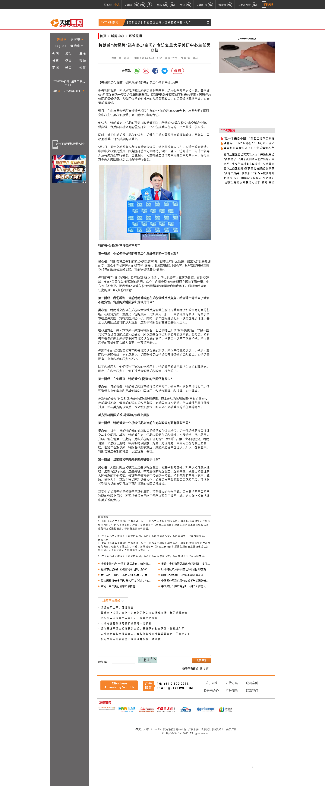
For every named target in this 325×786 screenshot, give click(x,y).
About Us (156, 729)
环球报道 (135, 36)
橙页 (68, 67)
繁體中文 (77, 46)
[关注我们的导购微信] (230, 5)
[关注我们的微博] (136, 5)
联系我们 (252, 690)
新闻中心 (118, 36)
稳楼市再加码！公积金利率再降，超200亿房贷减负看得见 (126, 569)
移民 (68, 60)
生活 (82, 53)
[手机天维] (267, 5)
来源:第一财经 (189, 58)
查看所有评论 (190, 668)
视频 (82, 60)
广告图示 (232, 690)
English (108, 4)
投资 (55, 60)
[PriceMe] (205, 709)
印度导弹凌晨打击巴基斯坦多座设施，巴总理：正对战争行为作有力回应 (186, 575)
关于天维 (211, 683)
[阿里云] (106, 708)
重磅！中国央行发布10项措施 (118, 586)
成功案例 (252, 683)
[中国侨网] (185, 709)
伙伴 (82, 67)
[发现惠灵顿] (254, 5)
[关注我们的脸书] (149, 5)
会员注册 (231, 729)
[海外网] (126, 709)
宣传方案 (232, 683)
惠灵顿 (76, 39)
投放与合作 (211, 690)
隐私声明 (181, 729)
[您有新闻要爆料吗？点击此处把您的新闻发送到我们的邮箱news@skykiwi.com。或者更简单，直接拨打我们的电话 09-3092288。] (177, 71)
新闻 (55, 53)
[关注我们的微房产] (210, 5)
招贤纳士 (218, 729)
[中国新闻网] (166, 709)
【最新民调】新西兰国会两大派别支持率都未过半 (159, 22)
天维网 (128, 5)
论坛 (68, 53)
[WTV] (225, 709)
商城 (55, 67)
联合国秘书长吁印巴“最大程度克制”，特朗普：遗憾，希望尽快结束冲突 (126, 580)
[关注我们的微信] (143, 5)
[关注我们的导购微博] (166, 5)
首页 (103, 36)
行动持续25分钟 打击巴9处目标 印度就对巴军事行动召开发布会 (186, 569)
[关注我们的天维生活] (189, 5)
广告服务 (193, 729)
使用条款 (168, 729)
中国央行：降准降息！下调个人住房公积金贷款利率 (186, 586)
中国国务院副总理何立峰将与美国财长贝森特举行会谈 (186, 580)
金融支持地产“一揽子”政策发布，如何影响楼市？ (126, 563)
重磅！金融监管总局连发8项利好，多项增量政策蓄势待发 (186, 563)
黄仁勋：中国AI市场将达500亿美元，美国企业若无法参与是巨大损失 (126, 575)
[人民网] (146, 709)
